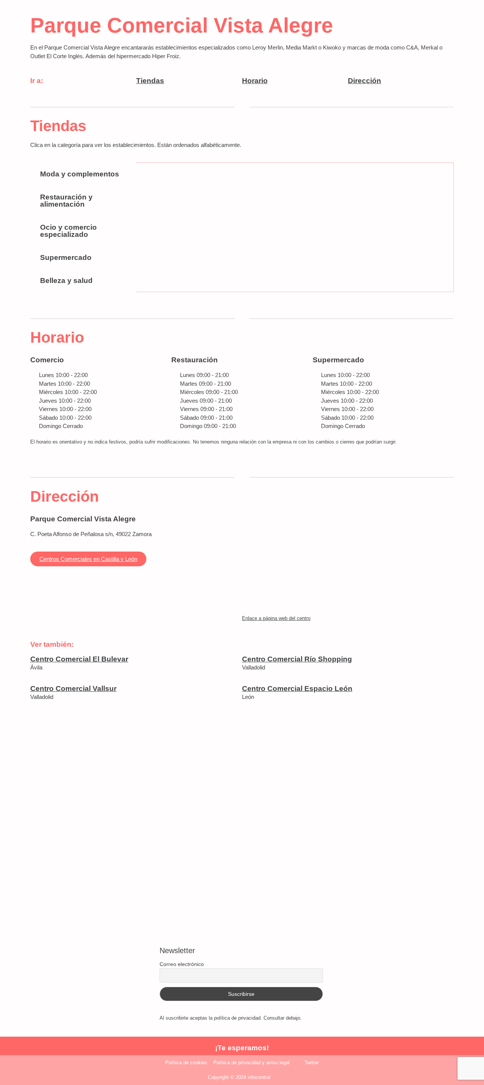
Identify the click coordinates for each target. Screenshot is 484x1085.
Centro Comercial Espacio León (297, 688)
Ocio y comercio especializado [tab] (68, 230)
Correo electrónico (182, 964)
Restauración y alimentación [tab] (66, 200)
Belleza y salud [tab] (66, 280)
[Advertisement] (242, 824)
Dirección (364, 81)
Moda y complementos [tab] (79, 174)
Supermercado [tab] (66, 257)
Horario (255, 81)
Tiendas (150, 81)
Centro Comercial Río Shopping (297, 659)
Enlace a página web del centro (276, 618)
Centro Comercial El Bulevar (79, 659)
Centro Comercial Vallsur (73, 688)
